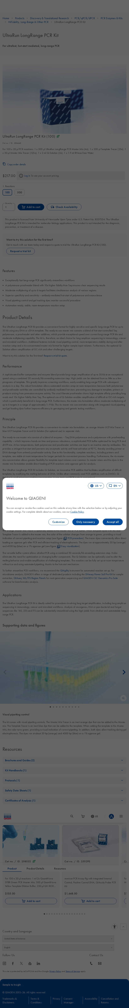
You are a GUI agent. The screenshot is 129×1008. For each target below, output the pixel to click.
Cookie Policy (77, 511)
